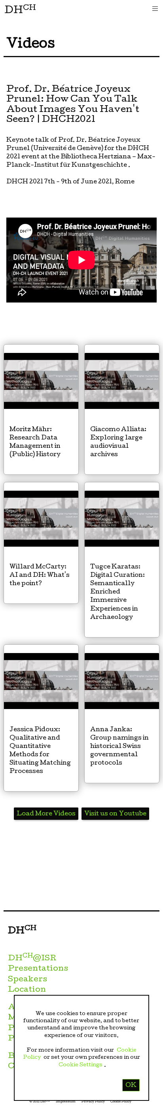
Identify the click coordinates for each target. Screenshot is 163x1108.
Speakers (27, 980)
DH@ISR (32, 959)
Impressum (66, 1101)
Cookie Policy (120, 1101)
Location (27, 990)
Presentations (38, 969)
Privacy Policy (93, 1101)
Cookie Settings (80, 1065)
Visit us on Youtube (115, 814)
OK (130, 1086)
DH (20, 10)
